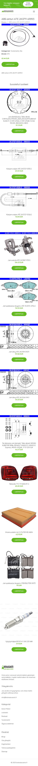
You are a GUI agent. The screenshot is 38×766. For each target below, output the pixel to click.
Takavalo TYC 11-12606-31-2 (19, 484)
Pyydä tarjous (28, 4)
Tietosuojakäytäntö (8, 748)
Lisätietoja (10, 64)
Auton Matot (6, 709)
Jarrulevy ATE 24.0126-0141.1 (19, 397)
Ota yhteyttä (6, 740)
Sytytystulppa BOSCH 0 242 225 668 (19, 641)
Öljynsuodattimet (8, 724)
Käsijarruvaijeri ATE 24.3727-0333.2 (19, 169)
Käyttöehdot (6, 744)
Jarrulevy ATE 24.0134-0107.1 (19, 352)
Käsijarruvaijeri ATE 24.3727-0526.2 (19, 215)
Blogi (3, 737)
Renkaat (4, 716)
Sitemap (4, 751)
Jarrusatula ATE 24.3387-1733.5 (19, 260)
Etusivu (4, 22)
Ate (21, 51)
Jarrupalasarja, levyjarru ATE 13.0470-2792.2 (19, 306)
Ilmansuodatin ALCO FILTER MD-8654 (19, 532)
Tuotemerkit (15, 51)
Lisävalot (5, 712)
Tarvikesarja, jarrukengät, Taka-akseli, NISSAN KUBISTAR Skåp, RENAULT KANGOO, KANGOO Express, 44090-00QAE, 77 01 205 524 (19, 445)
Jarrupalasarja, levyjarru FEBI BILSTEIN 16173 (19, 583)
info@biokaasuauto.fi (9, 697)
